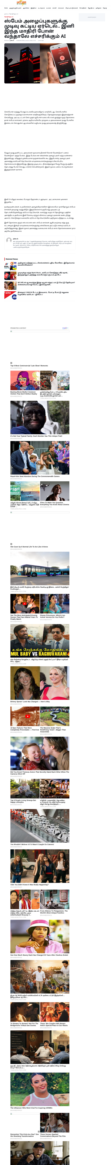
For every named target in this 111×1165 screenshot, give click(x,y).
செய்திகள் (82, 8)
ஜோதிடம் (91, 8)
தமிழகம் (98, 8)
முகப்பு (6, 14)
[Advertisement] (39, 97)
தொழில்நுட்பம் (13, 14)
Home (6, 8)
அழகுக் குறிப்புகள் (15, 8)
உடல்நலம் (41, 8)
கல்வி (54, 8)
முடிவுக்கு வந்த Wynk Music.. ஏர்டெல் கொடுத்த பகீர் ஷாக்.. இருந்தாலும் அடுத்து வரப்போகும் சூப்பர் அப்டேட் (43, 274)
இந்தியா (33, 8)
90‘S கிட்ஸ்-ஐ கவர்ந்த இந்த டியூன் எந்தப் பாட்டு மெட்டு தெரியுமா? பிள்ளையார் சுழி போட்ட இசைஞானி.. (46, 283)
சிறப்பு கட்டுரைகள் (71, 8)
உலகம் (48, 8)
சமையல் (61, 8)
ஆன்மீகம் (26, 8)
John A (12, 40)
